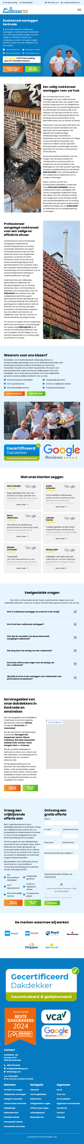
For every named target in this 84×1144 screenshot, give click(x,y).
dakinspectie (24, 327)
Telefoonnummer (70, 829)
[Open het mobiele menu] (79, 10)
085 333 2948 (35, 393)
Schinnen (24, 745)
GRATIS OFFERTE (14, 393)
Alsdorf (18, 737)
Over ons (61, 1094)
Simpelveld (9, 737)
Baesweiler (29, 740)
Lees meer (21, 504)
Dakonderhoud (11, 1112)
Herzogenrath (21, 734)
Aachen (21, 742)
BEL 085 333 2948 (32, 69)
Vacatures (62, 1108)
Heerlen (28, 722)
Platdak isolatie (11, 1117)
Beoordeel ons (37, 1117)
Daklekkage (9, 1108)
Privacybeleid (63, 1099)
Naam (47, 818)
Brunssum (19, 725)
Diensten (34, 1089)
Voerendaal (9, 728)
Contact (61, 1112)
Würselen (19, 740)
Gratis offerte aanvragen (13, 69)
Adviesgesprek (37, 1112)
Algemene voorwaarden (68, 1103)
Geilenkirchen (10, 742)
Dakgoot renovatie (13, 1099)
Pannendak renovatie (14, 1126)
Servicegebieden (38, 1094)
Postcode (48, 842)
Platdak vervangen (13, 1089)
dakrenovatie (49, 172)
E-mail (47, 829)
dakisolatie (72, 206)
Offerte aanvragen (39, 1108)
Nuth (15, 745)
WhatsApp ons (53, 2)
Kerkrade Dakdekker (58, 187)
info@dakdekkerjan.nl (71, 2)
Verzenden (52, 903)
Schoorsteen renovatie (15, 1103)
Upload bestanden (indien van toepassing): (58, 875)
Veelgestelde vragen (40, 1103)
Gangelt (8, 745)
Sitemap (61, 1117)
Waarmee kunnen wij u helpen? (58, 853)
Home (59, 1089)
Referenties (35, 1099)
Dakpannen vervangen (15, 1094)
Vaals (29, 742)
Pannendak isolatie (13, 1121)
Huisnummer (68, 842)
